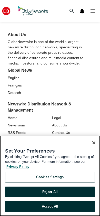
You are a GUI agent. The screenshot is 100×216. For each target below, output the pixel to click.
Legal (56, 118)
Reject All (50, 192)
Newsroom (16, 125)
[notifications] (82, 11)
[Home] (25, 10)
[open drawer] (93, 11)
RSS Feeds (17, 133)
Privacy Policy (17, 167)
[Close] (93, 142)
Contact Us (61, 133)
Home (12, 118)
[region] (50, 176)
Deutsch (14, 93)
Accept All (50, 206)
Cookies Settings (50, 177)
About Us (59, 125)
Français (15, 85)
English (13, 78)
